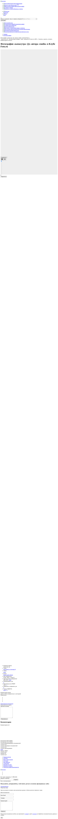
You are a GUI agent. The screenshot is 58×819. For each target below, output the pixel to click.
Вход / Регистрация (8, 759)
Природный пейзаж (8, 675)
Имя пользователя (5, 792)
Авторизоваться (4, 786)
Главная (5, 34)
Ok (1, 817)
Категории (3, 20)
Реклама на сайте (7, 764)
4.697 (4, 690)
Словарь (11, 7)
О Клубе (5, 758)
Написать (3, 811)
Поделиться (3, 176)
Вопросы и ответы (18, 9)
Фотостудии (14, 5)
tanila (4, 672)
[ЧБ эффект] (2, 159)
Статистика (6, 763)
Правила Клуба (7, 757)
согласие (34, 813)
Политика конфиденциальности (11, 767)
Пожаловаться (4, 719)
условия (26, 813)
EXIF (10, 680)
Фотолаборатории (17, 3)
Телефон (3, 798)
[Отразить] (4, 159)
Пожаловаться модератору (7, 703)
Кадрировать (4, 157)
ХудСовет (5, 760)
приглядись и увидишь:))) (9, 669)
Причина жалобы (5, 706)
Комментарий (4, 800)
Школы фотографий (19, 6)
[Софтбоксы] (29, 739)
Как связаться (6, 762)
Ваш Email (3, 795)
